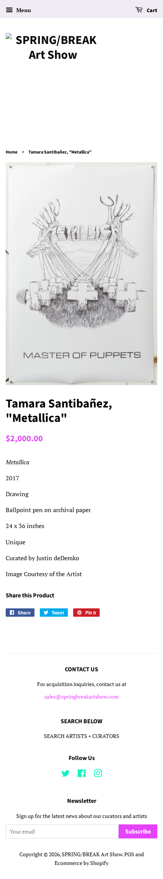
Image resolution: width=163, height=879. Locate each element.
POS (129, 854)
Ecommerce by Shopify (81, 863)
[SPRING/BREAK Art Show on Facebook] (81, 774)
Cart (151, 10)
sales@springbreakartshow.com (81, 696)
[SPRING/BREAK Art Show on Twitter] (65, 774)
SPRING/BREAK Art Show (92, 854)
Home (11, 152)
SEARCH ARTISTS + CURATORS (81, 736)
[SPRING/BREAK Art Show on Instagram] (98, 774)
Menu (23, 10)
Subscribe (138, 831)
